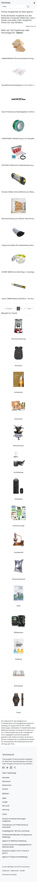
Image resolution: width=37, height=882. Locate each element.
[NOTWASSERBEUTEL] (18, 566)
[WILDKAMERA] (18, 619)
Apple (4, 798)
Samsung (5, 810)
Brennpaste (18, 686)
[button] (34, 3)
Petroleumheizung (18, 339)
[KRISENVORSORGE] (18, 512)
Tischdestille (18, 552)
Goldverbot (18, 392)
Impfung (18, 659)
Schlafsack (19, 499)
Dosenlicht (18, 419)
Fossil (18, 712)
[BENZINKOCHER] (18, 432)
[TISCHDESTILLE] (18, 539)
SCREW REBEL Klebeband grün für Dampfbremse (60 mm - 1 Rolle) (18, 138)
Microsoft (5, 806)
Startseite (5, 777)
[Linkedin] (11, 767)
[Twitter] (7, 767)
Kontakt (5, 789)
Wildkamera (18, 632)
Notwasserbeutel (18, 579)
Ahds (18, 606)
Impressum (6, 781)
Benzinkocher (18, 446)
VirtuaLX (14, 874)
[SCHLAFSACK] (18, 486)
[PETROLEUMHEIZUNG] (18, 326)
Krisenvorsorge (18, 526)
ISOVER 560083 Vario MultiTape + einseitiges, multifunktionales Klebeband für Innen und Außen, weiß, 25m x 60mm (18, 272)
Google (4, 802)
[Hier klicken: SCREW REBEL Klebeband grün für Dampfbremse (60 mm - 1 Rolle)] (18, 125)
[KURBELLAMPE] (18, 459)
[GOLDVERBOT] (18, 379)
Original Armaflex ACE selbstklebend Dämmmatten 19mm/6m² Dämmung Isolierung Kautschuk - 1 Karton (18, 245)
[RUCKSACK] (18, 352)
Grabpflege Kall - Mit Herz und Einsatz (16, 831)
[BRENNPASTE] (18, 673)
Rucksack (18, 366)
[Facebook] (3, 767)
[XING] (15, 767)
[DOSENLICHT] (18, 406)
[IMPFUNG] (18, 646)
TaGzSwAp (5, 2)
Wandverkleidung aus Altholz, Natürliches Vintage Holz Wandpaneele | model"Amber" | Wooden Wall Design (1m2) (18, 219)
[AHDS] (18, 592)
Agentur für (14, 841)
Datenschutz (6, 785)
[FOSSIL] (18, 699)
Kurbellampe (18, 472)
